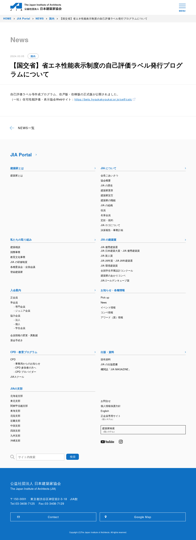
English (105, 411)
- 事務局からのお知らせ (27, 363)
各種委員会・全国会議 (22, 267)
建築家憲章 (107, 190)
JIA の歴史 (107, 185)
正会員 (14, 297)
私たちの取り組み (21, 239)
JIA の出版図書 (109, 364)
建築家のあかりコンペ (113, 275)
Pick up (105, 297)
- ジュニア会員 (22, 310)
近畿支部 (15, 420)
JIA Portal (21, 154)
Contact (53, 517)
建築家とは (17, 168)
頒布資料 (106, 359)
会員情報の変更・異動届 (24, 335)
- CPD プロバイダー (25, 371)
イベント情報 (108, 307)
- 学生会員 (19, 328)
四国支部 (15, 430)
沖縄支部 (15, 440)
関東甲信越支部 (19, 405)
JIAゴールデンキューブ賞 (115, 280)
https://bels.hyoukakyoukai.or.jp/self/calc (103, 99)
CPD (13, 359)
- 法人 (17, 320)
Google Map (142, 517)
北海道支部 (16, 396)
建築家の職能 (108, 200)
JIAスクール (17, 376)
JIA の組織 (107, 205)
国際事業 (15, 252)
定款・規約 (107, 220)
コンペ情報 (107, 312)
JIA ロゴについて (110, 225)
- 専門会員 (19, 306)
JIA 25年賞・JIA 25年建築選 (117, 260)
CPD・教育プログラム (23, 352)
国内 (33, 56)
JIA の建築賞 (108, 239)
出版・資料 (107, 352)
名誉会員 (106, 215)
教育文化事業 (17, 257)
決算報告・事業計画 (112, 230)
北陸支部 (15, 415)
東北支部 (15, 401)
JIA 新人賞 (107, 255)
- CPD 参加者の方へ (25, 367)
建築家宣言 (107, 195)
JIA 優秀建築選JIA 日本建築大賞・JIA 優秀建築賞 (120, 249)
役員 (103, 210)
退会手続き (16, 340)
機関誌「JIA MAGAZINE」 (116, 369)
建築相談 (15, 247)
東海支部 (15, 410)
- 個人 (17, 324)
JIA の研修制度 (18, 262)
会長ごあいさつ (109, 175)
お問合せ (106, 401)
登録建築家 (16, 272)
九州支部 (15, 435)
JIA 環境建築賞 (109, 265)
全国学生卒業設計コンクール (117, 270)
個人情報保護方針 (111, 406)
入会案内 (15, 290)
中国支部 (15, 425)
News (104, 302)
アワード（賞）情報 (112, 317)
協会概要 (106, 180)
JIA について (108, 168)
